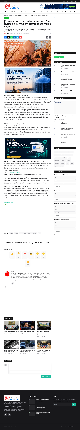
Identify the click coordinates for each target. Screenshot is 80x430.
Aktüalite (10, 15)
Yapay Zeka (27, 11)
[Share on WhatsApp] (11, 37)
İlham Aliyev (34, 233)
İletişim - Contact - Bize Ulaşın (42, 399)
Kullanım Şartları (63, 426)
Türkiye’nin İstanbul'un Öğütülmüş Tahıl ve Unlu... (68, 66)
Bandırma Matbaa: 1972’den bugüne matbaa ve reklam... (67, 78)
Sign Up (68, 1)
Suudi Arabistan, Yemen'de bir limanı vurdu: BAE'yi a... (11, 350)
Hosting (70, 154)
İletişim (5, 1)
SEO (66, 154)
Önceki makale (24, 240)
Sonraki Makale (32, 240)
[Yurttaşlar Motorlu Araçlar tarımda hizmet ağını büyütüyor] (65, 107)
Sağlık (55, 166)
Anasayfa (7, 11)
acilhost (61, 154)
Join (73, 404)
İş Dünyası (35, 11)
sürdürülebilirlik (63, 157)
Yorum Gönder (45, 376)
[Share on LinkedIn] (14, 37)
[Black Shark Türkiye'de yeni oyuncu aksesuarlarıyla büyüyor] (57, 136)
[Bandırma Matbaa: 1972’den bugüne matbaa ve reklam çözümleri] (57, 79)
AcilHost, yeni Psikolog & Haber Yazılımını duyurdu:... (42, 406)
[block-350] (65, 18)
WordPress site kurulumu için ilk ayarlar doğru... (67, 72)
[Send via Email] (20, 37)
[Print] (47, 37)
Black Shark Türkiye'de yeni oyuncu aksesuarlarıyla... (68, 135)
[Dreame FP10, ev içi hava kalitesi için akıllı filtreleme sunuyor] (57, 86)
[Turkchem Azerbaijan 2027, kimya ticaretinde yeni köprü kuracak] (57, 92)
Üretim (71, 152)
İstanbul (62, 163)
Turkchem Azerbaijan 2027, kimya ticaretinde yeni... (68, 91)
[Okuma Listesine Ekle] (50, 37)
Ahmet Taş (55, 119)
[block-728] (28, 80)
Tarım (72, 163)
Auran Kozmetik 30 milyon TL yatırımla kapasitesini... (67, 129)
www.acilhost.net (8, 202)
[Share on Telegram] (17, 37)
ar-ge (67, 163)
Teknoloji (20, 11)
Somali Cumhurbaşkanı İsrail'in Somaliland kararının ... (11, 332)
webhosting (56, 160)
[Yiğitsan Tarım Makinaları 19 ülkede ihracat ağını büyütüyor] (57, 123)
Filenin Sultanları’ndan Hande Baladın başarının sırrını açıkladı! (16, 243)
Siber (58, 11)
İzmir (69, 157)
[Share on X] (8, 37)
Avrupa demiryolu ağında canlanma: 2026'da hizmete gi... (43, 333)
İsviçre (21, 233)
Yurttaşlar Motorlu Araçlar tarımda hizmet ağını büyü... (64, 116)
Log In (64, 1)
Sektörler (64, 11)
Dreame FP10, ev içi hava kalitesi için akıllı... (68, 85)
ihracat (55, 152)
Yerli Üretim (61, 166)
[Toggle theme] (75, 1)
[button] (72, 1)
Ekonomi (56, 154)
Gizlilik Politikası (71, 426)
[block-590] (57, 6)
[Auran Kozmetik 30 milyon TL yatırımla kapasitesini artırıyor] (57, 130)
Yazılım (42, 11)
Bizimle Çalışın (50, 11)
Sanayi (60, 152)
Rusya (11, 233)
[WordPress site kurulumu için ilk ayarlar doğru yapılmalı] (57, 73)
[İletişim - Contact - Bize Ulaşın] (32, 401)
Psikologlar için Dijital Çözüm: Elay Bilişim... (43, 413)
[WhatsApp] (5, 414)
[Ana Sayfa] (12, 6)
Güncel (13, 11)
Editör (12, 271)
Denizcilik (56, 157)
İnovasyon (68, 160)
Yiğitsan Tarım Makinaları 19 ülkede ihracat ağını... (68, 122)
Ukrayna (16, 233)
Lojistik (62, 160)
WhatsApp (58, 57)
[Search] (74, 11)
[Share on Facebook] (5, 37)
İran (39, 233)
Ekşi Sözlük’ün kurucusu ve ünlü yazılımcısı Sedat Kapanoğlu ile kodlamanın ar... (39, 243)
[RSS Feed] (12, 283)
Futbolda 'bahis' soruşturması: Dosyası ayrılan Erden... (27, 332)
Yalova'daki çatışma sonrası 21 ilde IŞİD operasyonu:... (27, 350)
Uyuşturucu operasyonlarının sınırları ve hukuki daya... (43, 350)
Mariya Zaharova (27, 233)
